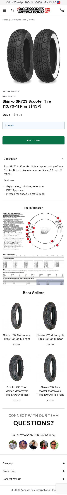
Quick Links (8, 471)
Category (7, 463)
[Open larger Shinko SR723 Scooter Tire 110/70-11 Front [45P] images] (33, 55)
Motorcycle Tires (18, 20)
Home (5, 20)
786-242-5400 (33, 2)
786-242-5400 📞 (44, 434)
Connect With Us (11, 479)
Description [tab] (10, 158)
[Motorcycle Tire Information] (33, 248)
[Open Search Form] (12, 10)
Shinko (32, 19)
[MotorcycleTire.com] (33, 10)
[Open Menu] (4, 10)
